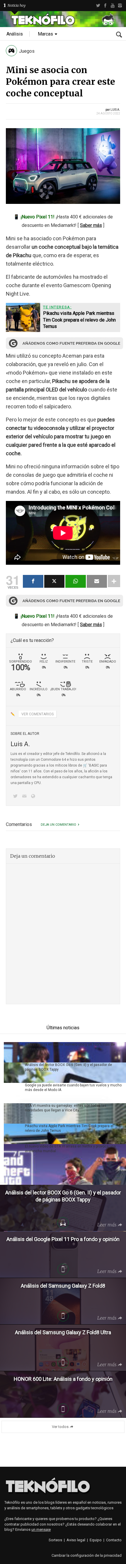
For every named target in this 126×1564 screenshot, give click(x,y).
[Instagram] (120, 5)
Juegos (27, 51)
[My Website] (34, 796)
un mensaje (41, 1529)
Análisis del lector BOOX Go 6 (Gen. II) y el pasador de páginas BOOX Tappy (68, 1067)
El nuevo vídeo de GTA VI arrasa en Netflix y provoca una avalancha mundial (70, 1148)
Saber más (91, 225)
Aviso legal (76, 1540)
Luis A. (115, 109)
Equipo (96, 1540)
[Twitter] (98, 5)
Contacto (114, 1540)
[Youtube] (112, 5)
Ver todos (60, 1426)
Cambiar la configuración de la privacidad (87, 1555)
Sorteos (55, 1540)
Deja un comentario (58, 825)
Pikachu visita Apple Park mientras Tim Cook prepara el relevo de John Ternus (69, 1128)
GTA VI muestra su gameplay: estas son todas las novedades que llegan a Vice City (65, 1108)
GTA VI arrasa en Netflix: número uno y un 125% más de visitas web (70, 1046)
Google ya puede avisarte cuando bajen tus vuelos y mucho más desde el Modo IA (73, 1087)
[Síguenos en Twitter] (16, 796)
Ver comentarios (37, 714)
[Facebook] (105, 5)
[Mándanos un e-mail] (25, 796)
